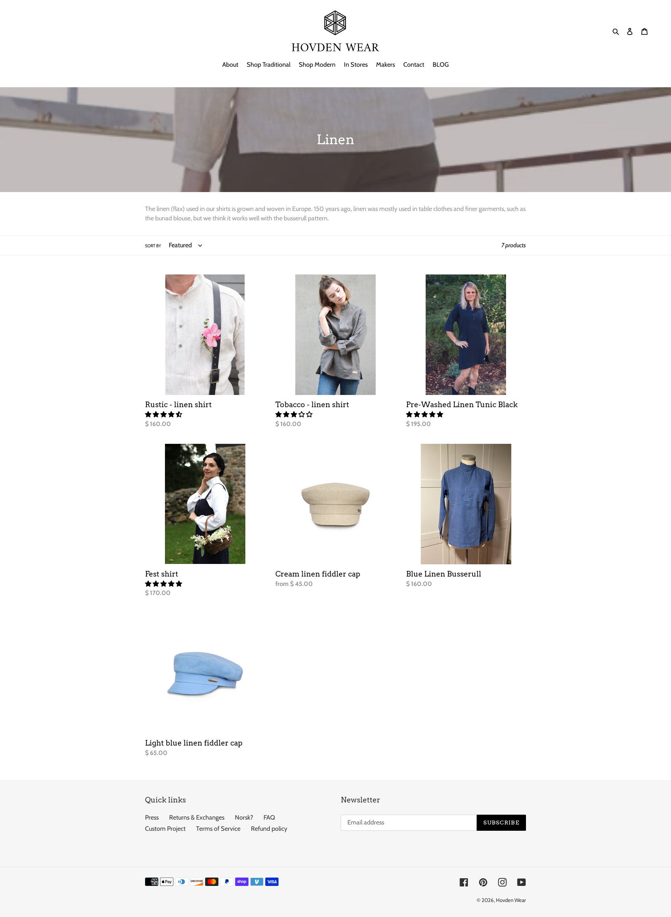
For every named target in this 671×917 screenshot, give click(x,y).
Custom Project (165, 828)
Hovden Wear (511, 900)
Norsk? (244, 817)
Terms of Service (218, 828)
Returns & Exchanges (196, 817)
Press (152, 817)
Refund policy (269, 828)
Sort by (153, 245)
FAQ (269, 817)
